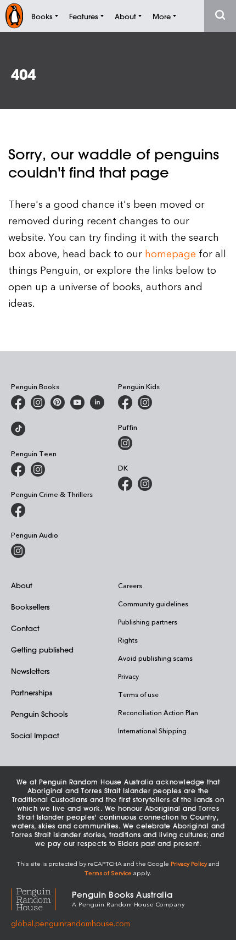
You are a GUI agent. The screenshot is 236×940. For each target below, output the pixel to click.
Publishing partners (147, 622)
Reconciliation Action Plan (158, 712)
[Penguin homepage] (14, 15)
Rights (128, 640)
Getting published (42, 649)
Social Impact (35, 735)
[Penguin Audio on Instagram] (18, 551)
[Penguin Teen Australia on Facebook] (18, 469)
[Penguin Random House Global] (41, 898)
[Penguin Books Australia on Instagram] (38, 402)
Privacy (128, 676)
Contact (25, 628)
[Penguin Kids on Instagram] (145, 402)
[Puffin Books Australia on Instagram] (125, 443)
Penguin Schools (39, 713)
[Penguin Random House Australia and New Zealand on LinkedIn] (97, 402)
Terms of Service (108, 872)
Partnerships (32, 692)
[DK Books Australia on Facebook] (125, 484)
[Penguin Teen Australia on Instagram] (38, 469)
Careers (130, 585)
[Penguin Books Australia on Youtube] (77, 402)
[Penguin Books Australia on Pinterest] (57, 402)
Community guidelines (153, 604)
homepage (170, 253)
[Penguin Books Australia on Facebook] (18, 402)
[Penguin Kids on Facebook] (125, 402)
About (21, 585)
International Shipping (152, 731)
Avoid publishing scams (155, 658)
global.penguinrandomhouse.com (70, 923)
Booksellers (30, 606)
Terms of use (138, 694)
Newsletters (30, 671)
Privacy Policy (189, 863)
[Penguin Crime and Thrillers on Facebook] (18, 510)
